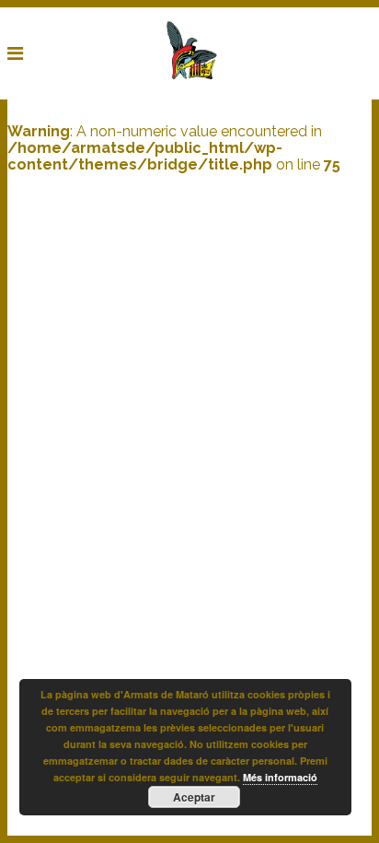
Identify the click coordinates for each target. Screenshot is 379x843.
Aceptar (194, 797)
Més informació (280, 777)
